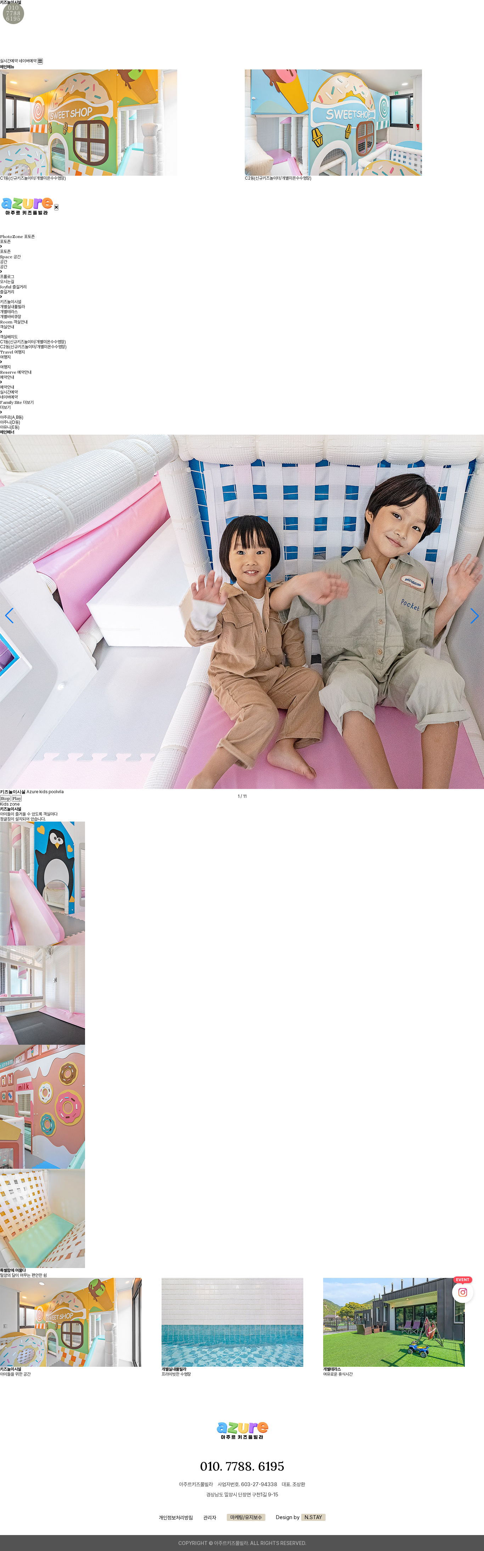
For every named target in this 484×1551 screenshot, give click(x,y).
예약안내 (7, 387)
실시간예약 (9, 60)
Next (11, 1308)
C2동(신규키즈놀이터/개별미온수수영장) (33, 346)
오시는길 (7, 281)
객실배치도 (9, 336)
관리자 (209, 1518)
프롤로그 (7, 276)
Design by (299, 1517)
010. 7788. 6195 (242, 1466)
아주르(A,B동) (11, 417)
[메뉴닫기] (56, 207)
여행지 (5, 367)
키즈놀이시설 (10, 301)
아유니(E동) (9, 427)
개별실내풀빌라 (12, 306)
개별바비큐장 (10, 316)
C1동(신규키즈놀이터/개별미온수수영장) (33, 341)
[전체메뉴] (40, 61)
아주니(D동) (10, 422)
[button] (475, 616)
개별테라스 (9, 311)
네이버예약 (27, 60)
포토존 (5, 251)
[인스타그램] (462, 1292)
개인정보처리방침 (176, 1518)
